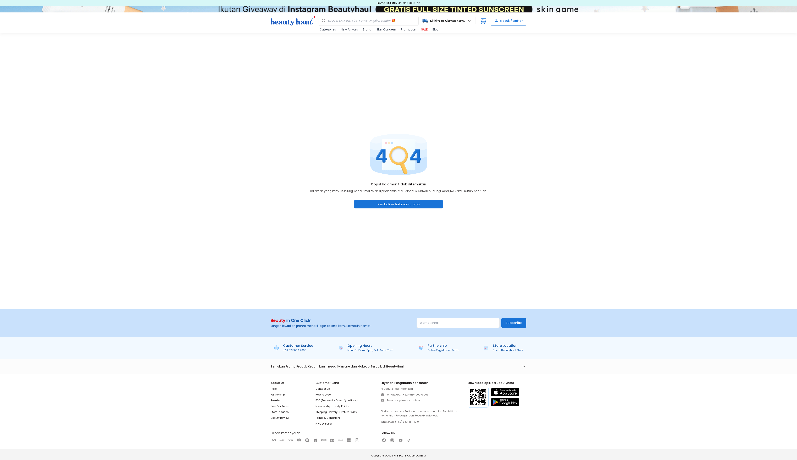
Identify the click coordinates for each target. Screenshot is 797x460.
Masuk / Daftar (511, 21)
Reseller (275, 400)
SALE (424, 29)
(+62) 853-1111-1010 (407, 421)
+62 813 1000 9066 (294, 350)
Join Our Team (280, 406)
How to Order (323, 394)
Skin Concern (386, 29)
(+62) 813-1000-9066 (415, 394)
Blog (436, 29)
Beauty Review (280, 418)
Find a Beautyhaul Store (508, 350)
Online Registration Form (443, 350)
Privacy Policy (323, 423)
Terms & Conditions (328, 418)
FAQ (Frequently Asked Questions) (336, 400)
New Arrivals (349, 29)
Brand (367, 29)
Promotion (408, 29)
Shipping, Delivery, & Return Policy (336, 412)
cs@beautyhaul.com (408, 400)
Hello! (274, 389)
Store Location (280, 412)
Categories (328, 29)
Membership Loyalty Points (332, 406)
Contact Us (322, 389)
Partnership (278, 394)
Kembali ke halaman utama (399, 204)
